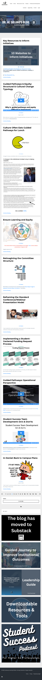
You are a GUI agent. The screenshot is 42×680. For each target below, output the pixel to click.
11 (27, 494)
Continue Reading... (7, 77)
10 (24, 494)
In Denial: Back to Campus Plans (20, 458)
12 (30, 494)
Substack (24, 7)
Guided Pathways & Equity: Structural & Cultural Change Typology (18, 86)
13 (33, 494)
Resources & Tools (20, 3)
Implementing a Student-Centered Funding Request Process (17, 341)
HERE (24, 210)
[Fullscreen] (38, 110)
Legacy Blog (30, 7)
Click (30, 245)
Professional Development (35, 3)
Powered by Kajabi (36, 673)
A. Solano (21, 66)
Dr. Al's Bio (21, 501)
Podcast (26, 3)
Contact (35, 7)
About (14, 3)
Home (11, 3)
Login (39, 7)
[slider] (19, 110)
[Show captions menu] (32, 110)
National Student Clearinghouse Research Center (17, 69)
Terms (27, 673)
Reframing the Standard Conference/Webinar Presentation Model (16, 300)
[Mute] (34, 110)
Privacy (31, 673)
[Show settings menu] (36, 110)
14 (35, 494)
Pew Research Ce (9, 75)
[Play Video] (4, 110)
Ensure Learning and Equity (18, 220)
